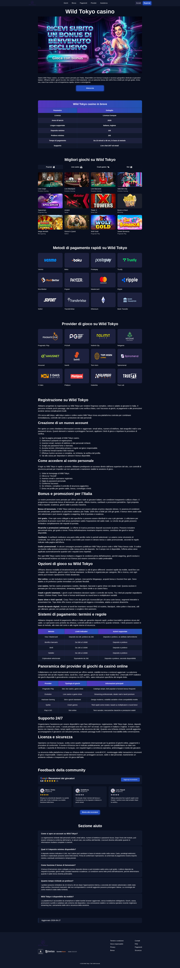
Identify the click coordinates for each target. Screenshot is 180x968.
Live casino (75, 167)
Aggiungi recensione (130, 779)
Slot (128, 167)
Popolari (49, 167)
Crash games (101, 167)
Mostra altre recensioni (90, 812)
